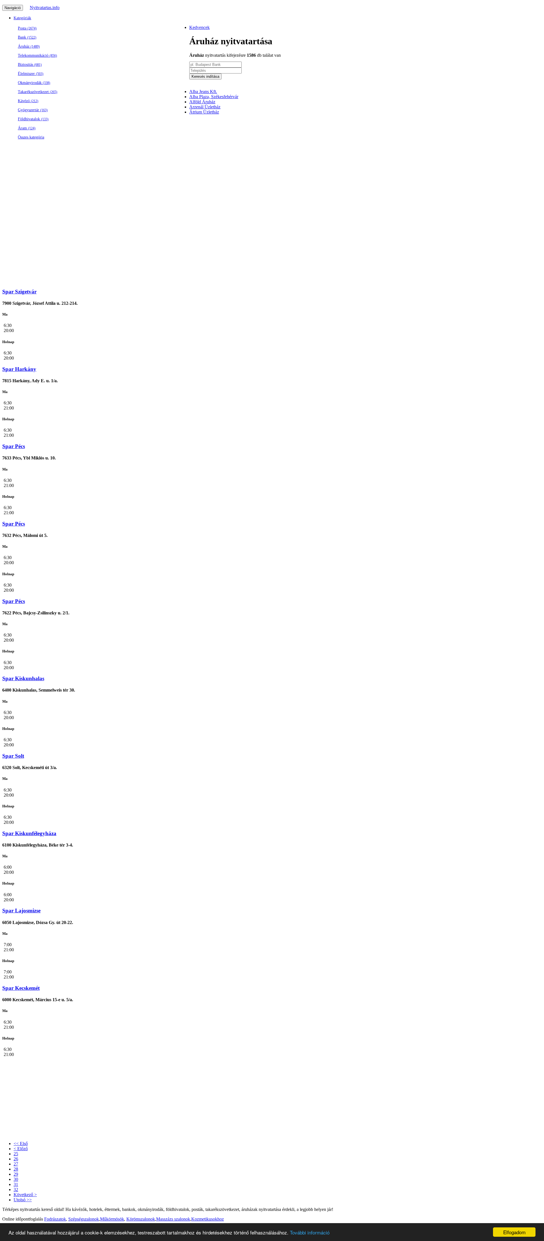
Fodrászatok (55, 1219)
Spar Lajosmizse (21, 911)
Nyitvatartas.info (45, 7)
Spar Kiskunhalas (23, 678)
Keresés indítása (205, 76)
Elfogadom (514, 1232)
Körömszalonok (140, 1219)
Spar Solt (13, 756)
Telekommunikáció (37, 55)
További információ (310, 1232)
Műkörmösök (112, 1219)
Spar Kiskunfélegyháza (29, 833)
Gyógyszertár (33, 110)
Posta (27, 28)
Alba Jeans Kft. (203, 91)
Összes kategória (31, 137)
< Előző (21, 1148)
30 (16, 1179)
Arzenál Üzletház (204, 106)
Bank (27, 37)
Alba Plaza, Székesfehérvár (213, 96)
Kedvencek (199, 27)
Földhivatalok (33, 119)
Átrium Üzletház (204, 112)
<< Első (21, 1143)
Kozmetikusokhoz (207, 1219)
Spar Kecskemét (21, 988)
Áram (26, 128)
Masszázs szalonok (173, 1219)
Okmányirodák (34, 83)
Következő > (25, 1194)
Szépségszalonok (83, 1219)
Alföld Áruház (202, 101)
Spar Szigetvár (19, 292)
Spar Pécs (13, 446)
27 (16, 1164)
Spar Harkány (19, 369)
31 (16, 1184)
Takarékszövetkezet (37, 92)
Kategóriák (22, 18)
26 (16, 1158)
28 (16, 1169)
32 (16, 1189)
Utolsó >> (23, 1199)
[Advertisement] (359, 159)
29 (16, 1174)
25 (16, 1153)
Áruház (29, 46)
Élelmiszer (30, 74)
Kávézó (28, 101)
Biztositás (30, 64)
